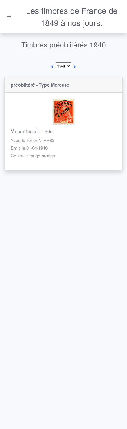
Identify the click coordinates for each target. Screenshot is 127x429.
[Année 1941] (75, 66)
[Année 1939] (52, 66)
